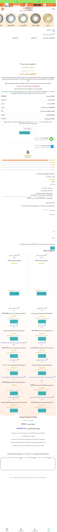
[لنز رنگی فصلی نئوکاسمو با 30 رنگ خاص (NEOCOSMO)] (14, 308)
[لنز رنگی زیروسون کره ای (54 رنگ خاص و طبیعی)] (14, 325)
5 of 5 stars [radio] (43, 210)
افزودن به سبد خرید (25, 132)
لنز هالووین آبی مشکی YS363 (41, 260)
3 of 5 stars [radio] (45, 210)
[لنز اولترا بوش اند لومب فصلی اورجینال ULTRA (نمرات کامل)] (14, 397)
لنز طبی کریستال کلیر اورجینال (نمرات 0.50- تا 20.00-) (13, 365)
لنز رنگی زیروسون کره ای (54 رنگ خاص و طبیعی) (13, 330)
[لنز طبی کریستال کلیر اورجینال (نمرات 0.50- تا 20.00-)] (14, 360)
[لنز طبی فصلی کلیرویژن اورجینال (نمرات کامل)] (42, 360)
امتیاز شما (52, 210)
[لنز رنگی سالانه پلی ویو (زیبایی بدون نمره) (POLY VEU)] (14, 342)
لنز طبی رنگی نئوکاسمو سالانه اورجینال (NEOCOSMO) (13, 382)
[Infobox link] (48, 20)
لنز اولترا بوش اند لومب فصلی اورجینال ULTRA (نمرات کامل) (14, 402)
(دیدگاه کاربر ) (25, 67)
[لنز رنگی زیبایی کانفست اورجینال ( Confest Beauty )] (42, 342)
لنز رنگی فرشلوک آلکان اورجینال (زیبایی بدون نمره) (42, 313)
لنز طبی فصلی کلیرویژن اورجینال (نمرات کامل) (42, 365)
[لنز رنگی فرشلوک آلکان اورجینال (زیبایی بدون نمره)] (42, 308)
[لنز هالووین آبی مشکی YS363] (41, 255)
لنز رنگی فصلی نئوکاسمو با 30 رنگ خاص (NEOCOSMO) (14, 313)
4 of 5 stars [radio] (44, 210)
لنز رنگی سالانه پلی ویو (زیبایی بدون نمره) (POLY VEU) (14, 348)
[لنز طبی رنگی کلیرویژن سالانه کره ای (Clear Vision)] (42, 397)
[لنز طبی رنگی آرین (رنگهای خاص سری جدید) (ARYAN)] (42, 379)
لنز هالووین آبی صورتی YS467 (14, 260)
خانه (54, 30)
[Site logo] (28, 9)
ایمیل (53, 238)
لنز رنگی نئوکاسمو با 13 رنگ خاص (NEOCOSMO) (42, 330)
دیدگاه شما (52, 214)
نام (54, 232)
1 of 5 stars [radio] (47, 210)
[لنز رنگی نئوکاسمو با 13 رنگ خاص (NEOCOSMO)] (42, 325)
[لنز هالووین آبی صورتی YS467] (14, 255)
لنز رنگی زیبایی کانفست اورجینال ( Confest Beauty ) (42, 348)
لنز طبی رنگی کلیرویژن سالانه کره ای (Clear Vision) (42, 402)
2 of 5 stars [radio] (46, 210)
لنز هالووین (48, 30)
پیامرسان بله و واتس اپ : (28, 429)
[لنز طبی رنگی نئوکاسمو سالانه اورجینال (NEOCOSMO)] (14, 377)
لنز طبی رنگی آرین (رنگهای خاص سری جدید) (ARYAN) (42, 385)
